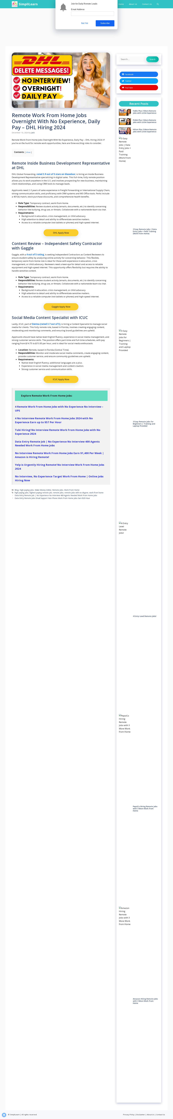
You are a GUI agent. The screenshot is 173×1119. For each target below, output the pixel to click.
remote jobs (58, 492)
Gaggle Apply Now (61, 306)
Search (152, 59)
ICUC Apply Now (61, 379)
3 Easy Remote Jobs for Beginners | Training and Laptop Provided (144, 423)
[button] (157, 4)
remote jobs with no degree (76, 492)
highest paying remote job (41, 492)
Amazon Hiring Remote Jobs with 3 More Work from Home (145, 1001)
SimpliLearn (28, 4)
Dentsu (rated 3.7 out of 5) (46, 324)
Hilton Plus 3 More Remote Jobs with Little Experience (144, 130)
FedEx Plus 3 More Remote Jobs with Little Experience (144, 112)
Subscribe (105, 23)
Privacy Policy (128, 1114)
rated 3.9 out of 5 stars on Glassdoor (55, 174)
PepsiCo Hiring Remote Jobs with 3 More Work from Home (145, 808)
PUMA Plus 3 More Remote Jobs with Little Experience (144, 121)
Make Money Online (43, 490)
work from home (96, 492)
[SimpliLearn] (14, 4)
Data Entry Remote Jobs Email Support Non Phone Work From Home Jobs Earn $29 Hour (52, 498)
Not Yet (84, 23)
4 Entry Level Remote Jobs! (144, 616)
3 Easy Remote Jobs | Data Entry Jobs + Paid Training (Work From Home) (145, 231)
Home (121, 4)
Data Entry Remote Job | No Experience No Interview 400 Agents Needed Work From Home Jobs (56, 495)
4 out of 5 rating (35, 254)
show (28, 152)
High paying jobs (27, 490)
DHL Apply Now (61, 232)
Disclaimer (140, 1114)
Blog (17, 490)
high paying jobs (21, 492)
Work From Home (71, 490)
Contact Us (147, 4)
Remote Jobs (57, 490)
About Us (133, 4)
